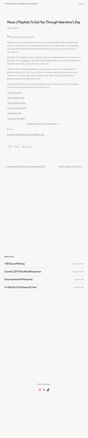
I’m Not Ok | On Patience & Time (20, 287)
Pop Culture (26, 146)
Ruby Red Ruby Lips (15, 97)
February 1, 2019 (78, 263)
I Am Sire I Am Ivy (14, 92)
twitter (10, 134)
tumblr (17, 134)
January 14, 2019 (78, 271)
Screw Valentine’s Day (16, 102)
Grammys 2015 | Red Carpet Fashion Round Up (26, 166)
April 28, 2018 (79, 279)
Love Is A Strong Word (16, 107)
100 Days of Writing (14, 263)
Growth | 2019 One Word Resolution (22, 271)
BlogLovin (39, 134)
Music (17, 146)
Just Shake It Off (14, 113)
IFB (22, 134)
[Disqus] (44, 206)
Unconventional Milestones (18, 279)
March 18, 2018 (78, 287)
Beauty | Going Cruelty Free (70, 166)
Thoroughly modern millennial (21, 4)
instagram (30, 134)
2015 (9, 146)
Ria (16, 28)
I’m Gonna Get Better (16, 118)
